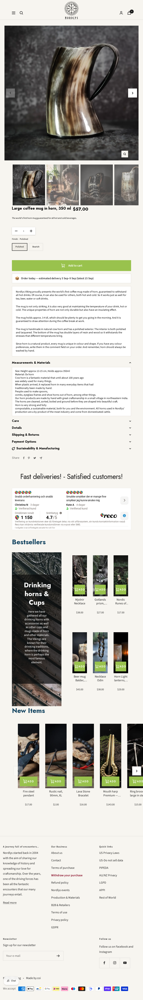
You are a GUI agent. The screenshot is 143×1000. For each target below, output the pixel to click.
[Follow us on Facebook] (104, 963)
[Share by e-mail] (41, 458)
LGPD (102, 883)
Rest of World (107, 898)
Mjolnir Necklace (79, 602)
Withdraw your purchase (66, 875)
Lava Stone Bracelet (83, 793)
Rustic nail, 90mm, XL (56, 793)
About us (56, 853)
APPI (102, 890)
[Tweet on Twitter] (34, 458)
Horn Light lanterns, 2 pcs (120, 679)
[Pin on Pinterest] (29, 458)
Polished (19, 246)
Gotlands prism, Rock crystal (100, 602)
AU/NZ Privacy (108, 875)
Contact (56, 860)
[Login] (121, 12)
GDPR (54, 927)
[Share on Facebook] (24, 458)
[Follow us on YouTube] (125, 963)
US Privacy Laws (109, 853)
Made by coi (33, 978)
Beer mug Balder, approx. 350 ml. (80, 679)
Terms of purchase (62, 868)
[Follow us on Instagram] (114, 963)
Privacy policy (59, 920)
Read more (10, 903)
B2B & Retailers (60, 905)
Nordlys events (60, 890)
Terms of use (59, 912)
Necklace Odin (100, 679)
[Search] (21, 13)
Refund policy (59, 883)
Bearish (35, 246)
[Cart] (129, 13)
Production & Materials (65, 898)
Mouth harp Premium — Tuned (110, 793)
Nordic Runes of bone (120, 602)
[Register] (58, 956)
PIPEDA (103, 868)
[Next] (132, 93)
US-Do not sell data (111, 860)
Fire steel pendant (28, 793)
